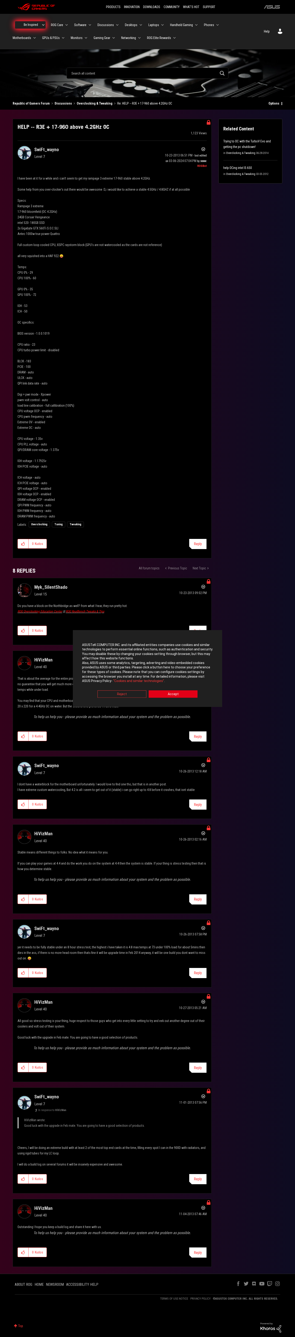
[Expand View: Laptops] (162, 25)
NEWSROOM (55, 1284)
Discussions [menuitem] (105, 25)
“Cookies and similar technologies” (138, 681)
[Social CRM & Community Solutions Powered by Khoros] (270, 1327)
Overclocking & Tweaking (94, 103)
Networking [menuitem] (128, 38)
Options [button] (273, 103)
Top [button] (20, 1326)
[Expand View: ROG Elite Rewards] (174, 38)
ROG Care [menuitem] (57, 25)
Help (267, 31)
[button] (23, 543)
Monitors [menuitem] (77, 38)
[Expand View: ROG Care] (66, 25)
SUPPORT (209, 7)
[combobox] (147, 73)
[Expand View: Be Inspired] (43, 25)
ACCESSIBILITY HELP (82, 1284)
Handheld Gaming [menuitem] (181, 25)
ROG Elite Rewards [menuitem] (159, 38)
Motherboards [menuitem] (22, 38)
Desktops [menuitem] (131, 25)
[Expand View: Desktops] (141, 25)
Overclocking (39, 524)
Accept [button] (173, 694)
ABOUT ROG (23, 1284)
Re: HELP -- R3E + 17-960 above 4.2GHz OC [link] (144, 103)
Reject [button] (122, 694)
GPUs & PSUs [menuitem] (51, 38)
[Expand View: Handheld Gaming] (196, 25)
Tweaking (75, 524)
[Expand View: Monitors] (86, 38)
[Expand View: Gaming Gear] (113, 38)
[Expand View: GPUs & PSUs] (63, 38)
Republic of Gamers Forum (31, 103)
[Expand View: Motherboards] (34, 38)
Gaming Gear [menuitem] (102, 38)
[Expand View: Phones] (217, 25)
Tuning (58, 524)
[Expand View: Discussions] (117, 25)
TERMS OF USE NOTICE (174, 1298)
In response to (52, 1110)
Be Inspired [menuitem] (31, 25)
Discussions (63, 103)
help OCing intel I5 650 (237, 168)
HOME (39, 1284)
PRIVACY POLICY (200, 1298)
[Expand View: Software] (90, 25)
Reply (198, 544)
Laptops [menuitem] (153, 25)
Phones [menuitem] (209, 25)
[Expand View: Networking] (139, 38)
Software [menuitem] (80, 25)
